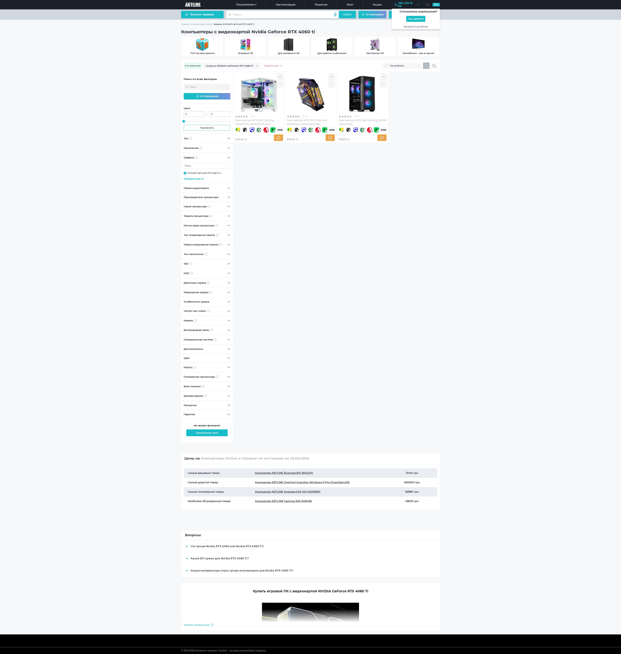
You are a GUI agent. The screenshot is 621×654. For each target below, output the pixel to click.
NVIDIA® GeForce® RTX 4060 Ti (205, 173)
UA (427, 4)
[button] (207, 96)
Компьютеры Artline (201, 24)
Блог (350, 4)
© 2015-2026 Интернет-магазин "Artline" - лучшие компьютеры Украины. (223, 650)
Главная (185, 24)
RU (436, 4)
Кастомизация (285, 4)
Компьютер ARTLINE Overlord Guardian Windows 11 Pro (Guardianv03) (302, 482)
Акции (377, 4)
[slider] (183, 121)
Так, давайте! (416, 18)
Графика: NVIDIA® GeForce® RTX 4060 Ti (233, 24)
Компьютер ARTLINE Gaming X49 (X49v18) (283, 501)
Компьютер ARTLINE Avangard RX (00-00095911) (288, 491)
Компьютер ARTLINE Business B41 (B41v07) (284, 473)
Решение (321, 4)
